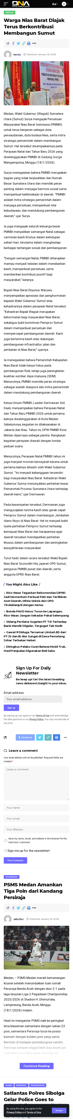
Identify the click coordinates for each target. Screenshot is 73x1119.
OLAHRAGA (12, 877)
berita (17, 54)
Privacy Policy (14, 1112)
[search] (47, 4)
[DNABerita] (21, 4)
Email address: (14, 693)
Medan (9, 12)
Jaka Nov (18, 919)
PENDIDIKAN (37, 1085)
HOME (9, 1085)
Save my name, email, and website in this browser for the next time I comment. (37, 840)
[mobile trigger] (7, 4)
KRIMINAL (21, 1085)
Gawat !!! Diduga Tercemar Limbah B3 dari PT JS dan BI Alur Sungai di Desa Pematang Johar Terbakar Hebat (35, 636)
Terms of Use (34, 1112)
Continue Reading (36, 1066)
